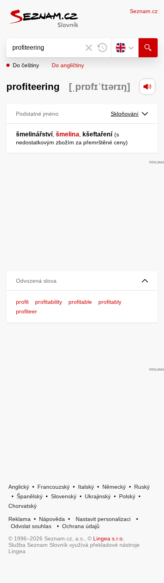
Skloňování (125, 114)
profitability (48, 302)
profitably (109, 302)
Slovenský (63, 496)
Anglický (18, 487)
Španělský (30, 496)
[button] (82, 281)
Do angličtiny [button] (68, 65)
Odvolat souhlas (31, 526)
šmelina (67, 134)
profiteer (26, 311)
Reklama (19, 519)
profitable (80, 302)
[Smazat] (89, 47)
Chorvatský (22, 506)
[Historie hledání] (102, 47)
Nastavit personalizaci (103, 519)
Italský (86, 487)
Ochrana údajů (81, 526)
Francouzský (53, 487)
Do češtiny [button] (26, 65)
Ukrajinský (98, 496)
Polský (127, 496)
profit (22, 302)
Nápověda (52, 519)
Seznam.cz (144, 11)
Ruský (142, 487)
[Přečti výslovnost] (147, 87)
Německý (114, 487)
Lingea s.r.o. (108, 538)
